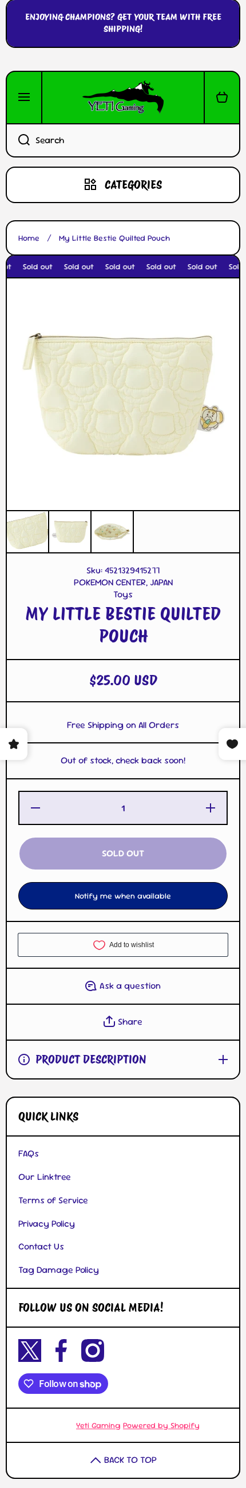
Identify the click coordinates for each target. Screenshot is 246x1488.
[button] (222, 97)
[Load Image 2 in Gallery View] (69, 531)
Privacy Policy (46, 1224)
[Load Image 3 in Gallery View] (112, 531)
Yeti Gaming (98, 1425)
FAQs (28, 1153)
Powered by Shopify (161, 1425)
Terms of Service (53, 1200)
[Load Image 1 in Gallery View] (27, 531)
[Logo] (123, 97)
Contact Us (41, 1246)
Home (28, 238)
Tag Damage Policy (58, 1270)
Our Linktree (44, 1177)
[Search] (18, 140)
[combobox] (123, 140)
